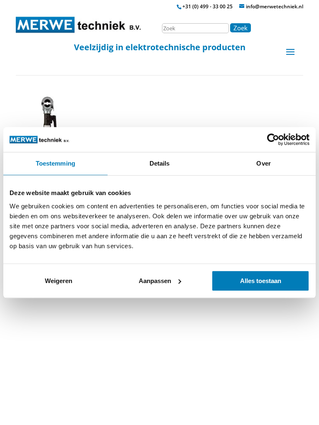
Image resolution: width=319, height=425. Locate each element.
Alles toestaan (260, 280)
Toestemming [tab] (55, 163)
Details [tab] (160, 163)
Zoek (240, 28)
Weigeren (58, 280)
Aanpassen (155, 280)
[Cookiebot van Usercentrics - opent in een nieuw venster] (273, 139)
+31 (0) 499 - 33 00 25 (207, 6)
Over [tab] (263, 163)
